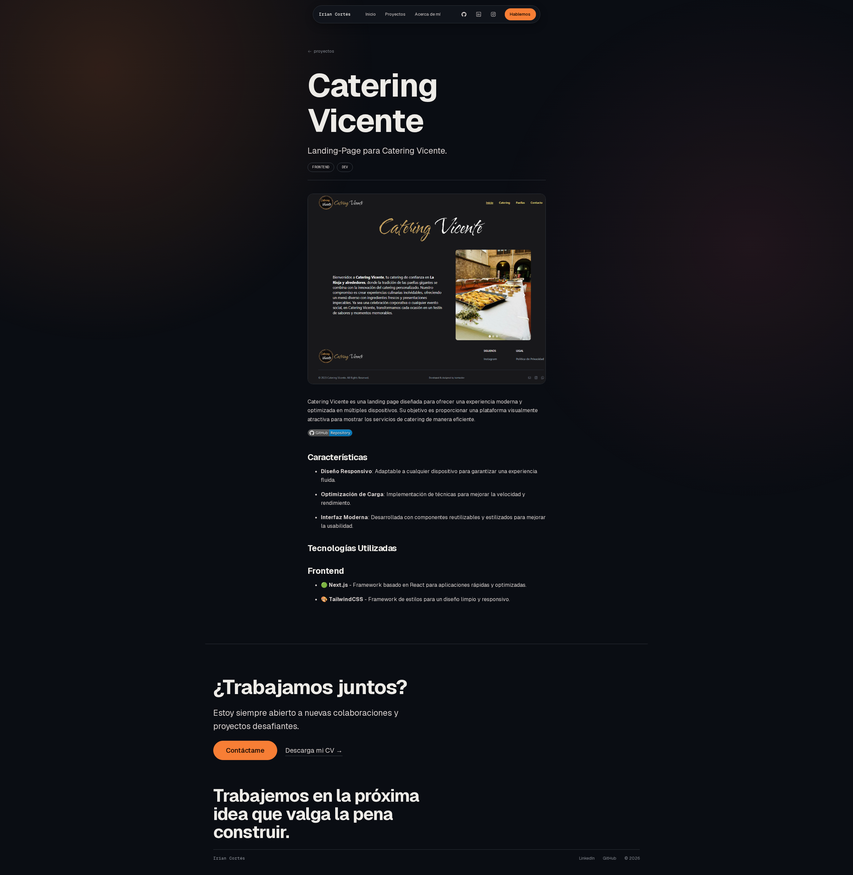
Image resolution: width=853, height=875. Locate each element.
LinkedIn (587, 858)
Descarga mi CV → (314, 750)
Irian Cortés (335, 14)
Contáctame (245, 750)
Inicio (371, 14)
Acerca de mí (427, 14)
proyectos (324, 51)
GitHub (609, 858)
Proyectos (395, 14)
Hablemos (520, 14)
